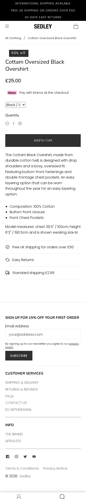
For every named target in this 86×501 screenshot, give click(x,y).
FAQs (9, 396)
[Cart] (76, 26)
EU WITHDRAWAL (18, 409)
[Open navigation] (10, 26)
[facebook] (7, 456)
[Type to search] (15, 104)
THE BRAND (14, 434)
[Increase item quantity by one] (20, 124)
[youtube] (34, 456)
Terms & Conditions (22, 468)
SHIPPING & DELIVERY (22, 382)
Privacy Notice (55, 468)
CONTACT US (16, 402)
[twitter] (25, 456)
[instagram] (16, 456)
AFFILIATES (13, 440)
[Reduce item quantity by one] (7, 124)
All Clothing (13, 38)
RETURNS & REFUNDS (21, 389)
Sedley (25, 476)
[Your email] (43, 334)
